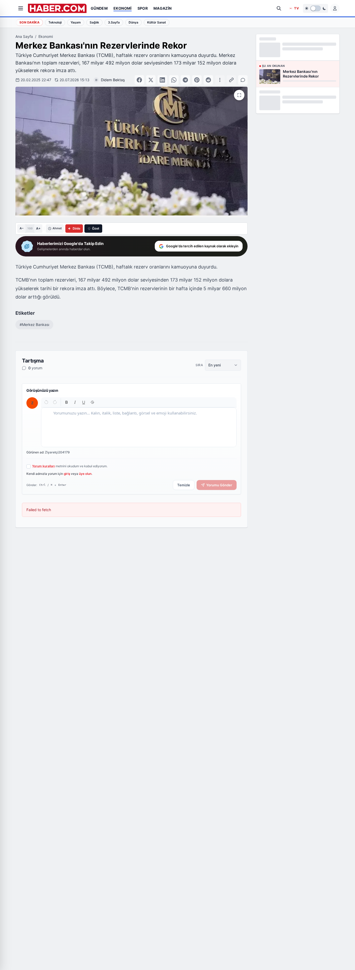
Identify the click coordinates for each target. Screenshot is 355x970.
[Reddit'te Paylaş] (208, 80)
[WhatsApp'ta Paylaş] (174, 80)
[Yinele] (55, 402)
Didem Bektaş (113, 80)
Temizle (183, 485)
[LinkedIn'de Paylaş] (162, 80)
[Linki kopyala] (231, 80)
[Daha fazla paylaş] (220, 80)
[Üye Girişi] (335, 8)
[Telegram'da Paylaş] (185, 80)
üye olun (85, 474)
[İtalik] (75, 402)
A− (22, 228)
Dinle (76, 228)
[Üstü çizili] (92, 402)
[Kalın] (66, 402)
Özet (95, 228)
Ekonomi (45, 36)
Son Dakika (29, 22)
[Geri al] (46, 402)
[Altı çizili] (84, 402)
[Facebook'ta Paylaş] (139, 80)
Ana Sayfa (24, 36)
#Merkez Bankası (34, 324)
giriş (67, 474)
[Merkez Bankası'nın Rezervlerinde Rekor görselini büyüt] (239, 95)
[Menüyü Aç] (20, 8)
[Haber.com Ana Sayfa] (57, 8)
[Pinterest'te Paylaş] (197, 80)
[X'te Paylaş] (151, 80)
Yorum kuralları (43, 466)
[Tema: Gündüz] (315, 8)
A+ (38, 228)
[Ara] (279, 8)
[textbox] (138, 427)
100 (30, 228)
